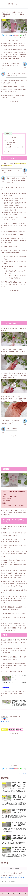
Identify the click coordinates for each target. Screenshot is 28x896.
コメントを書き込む (14, 868)
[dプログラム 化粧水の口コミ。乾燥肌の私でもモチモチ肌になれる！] (12, 35)
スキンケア (5, 729)
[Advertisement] (14, 117)
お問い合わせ (7, 891)
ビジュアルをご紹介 (10, 142)
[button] (25, 429)
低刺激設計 (8, 144)
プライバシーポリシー (20, 891)
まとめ (7, 151)
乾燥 (18, 729)
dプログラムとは (9, 140)
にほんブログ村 (5, 721)
